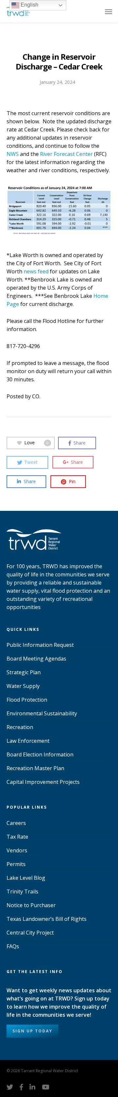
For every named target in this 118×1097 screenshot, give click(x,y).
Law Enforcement (28, 740)
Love (36, 442)
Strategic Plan (24, 672)
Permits (16, 864)
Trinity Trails (22, 891)
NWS (13, 154)
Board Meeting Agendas (36, 658)
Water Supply (23, 686)
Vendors (17, 850)
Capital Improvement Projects (43, 781)
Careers (16, 823)
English (28, 5)
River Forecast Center (66, 154)
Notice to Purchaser (31, 905)
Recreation (20, 727)
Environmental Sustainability (42, 713)
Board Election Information (40, 754)
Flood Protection (27, 699)
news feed (36, 271)
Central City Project (30, 932)
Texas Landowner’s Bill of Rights (47, 918)
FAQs (13, 946)
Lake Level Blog (26, 877)
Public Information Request (40, 644)
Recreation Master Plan (35, 768)
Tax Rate (17, 836)
